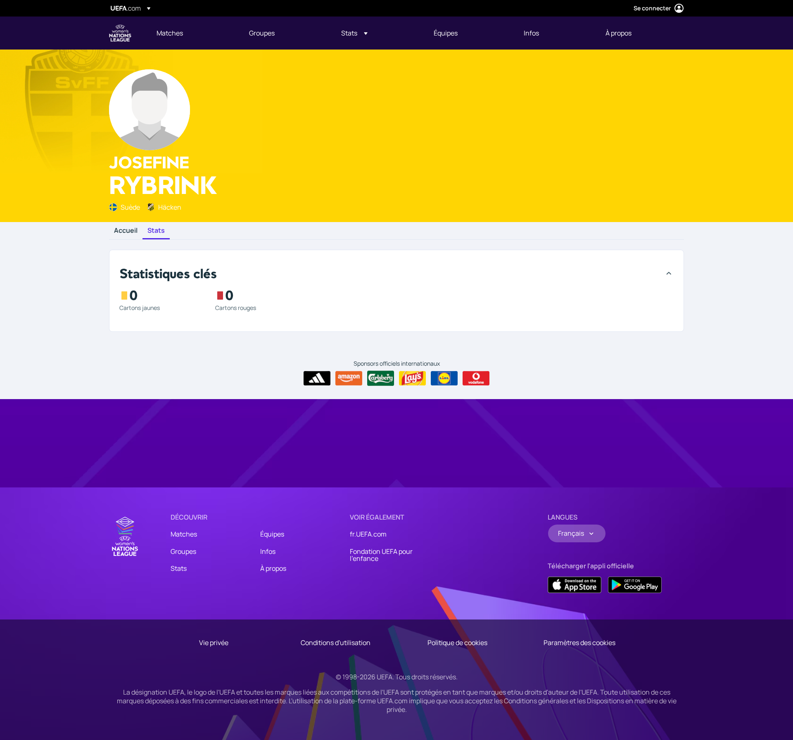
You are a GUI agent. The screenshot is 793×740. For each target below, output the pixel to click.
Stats (156, 230)
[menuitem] (192, 33)
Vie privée (213, 642)
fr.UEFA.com (368, 534)
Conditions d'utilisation (335, 642)
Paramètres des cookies (579, 642)
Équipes (272, 534)
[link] (169, 33)
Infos (267, 551)
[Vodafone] (476, 378)
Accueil (126, 230)
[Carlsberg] (380, 378)
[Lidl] (444, 378)
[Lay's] (412, 378)
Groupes (183, 551)
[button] (354, 33)
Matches (184, 534)
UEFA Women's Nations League (120, 33)
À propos (273, 568)
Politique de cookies (457, 642)
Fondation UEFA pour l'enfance (381, 555)
